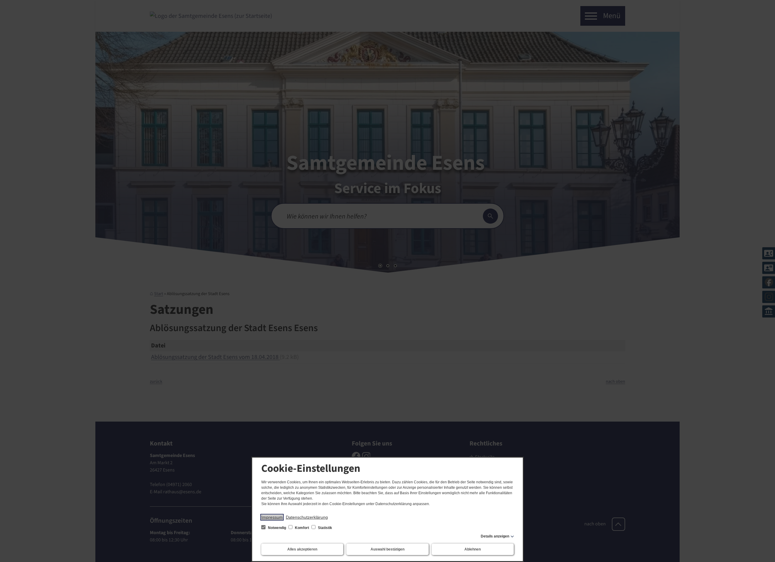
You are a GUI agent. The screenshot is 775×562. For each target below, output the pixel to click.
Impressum (272, 517)
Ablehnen (472, 549)
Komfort (302, 528)
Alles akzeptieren (302, 549)
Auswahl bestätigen (387, 549)
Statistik (324, 528)
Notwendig (277, 528)
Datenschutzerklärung (307, 517)
